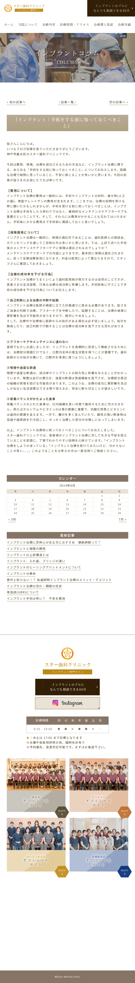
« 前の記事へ (16, 102)
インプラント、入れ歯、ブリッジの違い (36, 561)
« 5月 (12, 519)
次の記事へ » (118, 102)
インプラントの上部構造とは (28, 555)
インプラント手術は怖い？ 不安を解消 (36, 598)
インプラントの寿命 (21, 573)
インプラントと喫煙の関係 (26, 548)
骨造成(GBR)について (23, 592)
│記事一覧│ (67, 102)
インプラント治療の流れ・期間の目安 (34, 586)
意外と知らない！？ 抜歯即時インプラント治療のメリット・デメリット (59, 580)
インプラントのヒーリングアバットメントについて (44, 567)
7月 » (123, 519)
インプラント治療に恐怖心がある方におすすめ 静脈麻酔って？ (54, 542)
